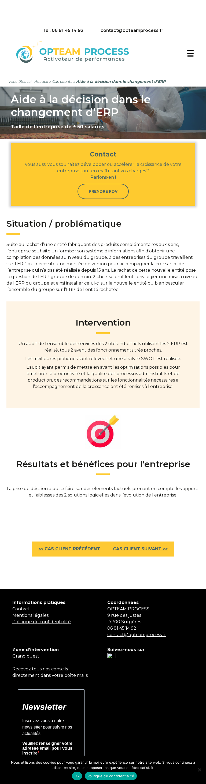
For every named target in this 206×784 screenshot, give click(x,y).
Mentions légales (30, 615)
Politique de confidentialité (41, 621)
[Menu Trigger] (190, 53)
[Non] (199, 769)
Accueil (41, 81)
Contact (21, 608)
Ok (77, 776)
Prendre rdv (103, 191)
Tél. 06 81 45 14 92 (63, 30)
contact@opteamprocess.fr (132, 30)
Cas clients (62, 81)
